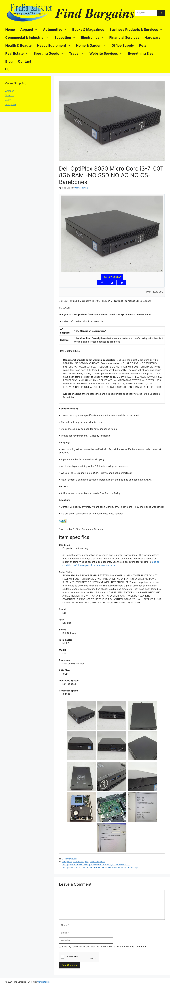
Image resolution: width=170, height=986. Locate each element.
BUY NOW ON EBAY (112, 277)
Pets (142, 45)
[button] (7, 69)
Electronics (90, 37)
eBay (8, 100)
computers (67, 861)
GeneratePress (44, 982)
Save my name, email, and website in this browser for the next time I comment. (104, 946)
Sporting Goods (46, 53)
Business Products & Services (133, 30)
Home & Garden (88, 45)
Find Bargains (95, 12)
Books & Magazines (88, 30)
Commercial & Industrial (24, 37)
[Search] (161, 13)
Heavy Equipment (51, 45)
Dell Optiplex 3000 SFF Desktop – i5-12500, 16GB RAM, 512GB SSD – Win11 (96, 864)
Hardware (152, 37)
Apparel (26, 30)
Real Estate (14, 53)
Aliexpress (10, 104)
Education (62, 37)
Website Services (103, 53)
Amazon (9, 91)
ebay (87, 861)
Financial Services (124, 37)
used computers (97, 861)
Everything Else (140, 53)
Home (10, 30)
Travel (74, 53)
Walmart (9, 95)
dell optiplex (78, 861)
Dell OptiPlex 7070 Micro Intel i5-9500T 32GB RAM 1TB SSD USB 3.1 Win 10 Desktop (100, 867)
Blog (9, 61)
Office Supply (122, 45)
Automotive (52, 30)
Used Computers (69, 859)
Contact (24, 61)
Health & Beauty (18, 45)
